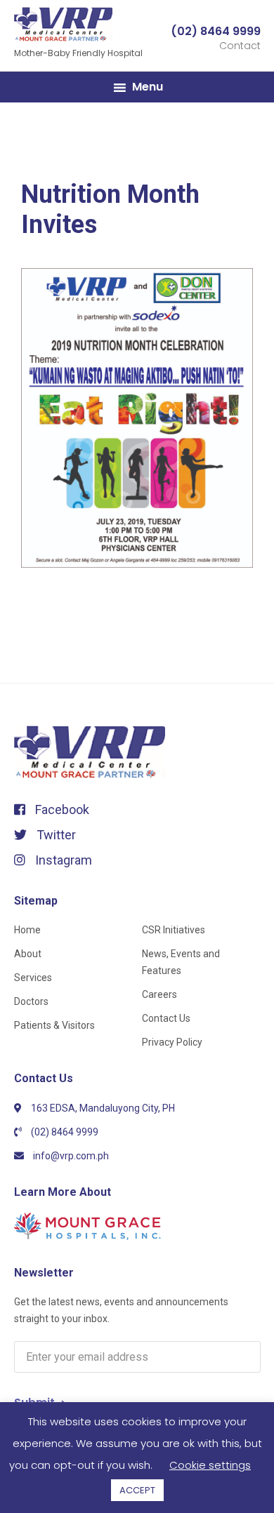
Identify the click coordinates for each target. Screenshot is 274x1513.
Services (33, 977)
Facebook (60, 809)
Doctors (31, 1001)
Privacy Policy (172, 1042)
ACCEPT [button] (137, 1490)
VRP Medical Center (84, 24)
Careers (159, 994)
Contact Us (166, 1018)
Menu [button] (147, 87)
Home (27, 929)
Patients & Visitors (54, 1025)
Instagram (62, 860)
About (27, 953)
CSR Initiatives (173, 929)
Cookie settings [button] (210, 1465)
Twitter (55, 834)
